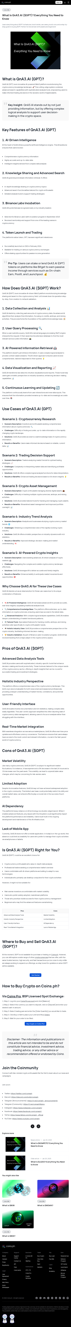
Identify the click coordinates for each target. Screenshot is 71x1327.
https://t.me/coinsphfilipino (34, 1104)
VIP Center (64, 1264)
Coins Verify (17, 1270)
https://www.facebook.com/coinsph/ (27, 1111)
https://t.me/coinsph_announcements (42, 1101)
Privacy (4, 1279)
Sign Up (58, 2)
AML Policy (5, 1282)
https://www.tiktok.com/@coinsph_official (26, 1115)
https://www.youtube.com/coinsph (26, 1118)
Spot (38, 1264)
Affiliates (63, 1270)
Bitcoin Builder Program (63, 1275)
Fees (15, 1267)
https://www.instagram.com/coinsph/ (27, 1108)
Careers (4, 1259)
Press (4, 1262)
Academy (52, 1271)
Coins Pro (28, 1273)
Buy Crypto (40, 1256)
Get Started (36, 975)
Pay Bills (51, 1259)
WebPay (28, 1261)
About (4, 1256)
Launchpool (64, 1267)
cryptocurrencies (41, 957)
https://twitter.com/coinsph (21, 1093)
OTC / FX (28, 1270)
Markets (39, 1267)
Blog (50, 1268)
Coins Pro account (28, 1001)
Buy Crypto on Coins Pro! (36, 1024)
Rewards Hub (65, 1256)
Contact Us (17, 1261)
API (15, 1264)
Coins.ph (54, 954)
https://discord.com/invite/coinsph (24, 1097)
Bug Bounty (5, 1265)
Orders (47, 1015)
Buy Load (52, 1256)
